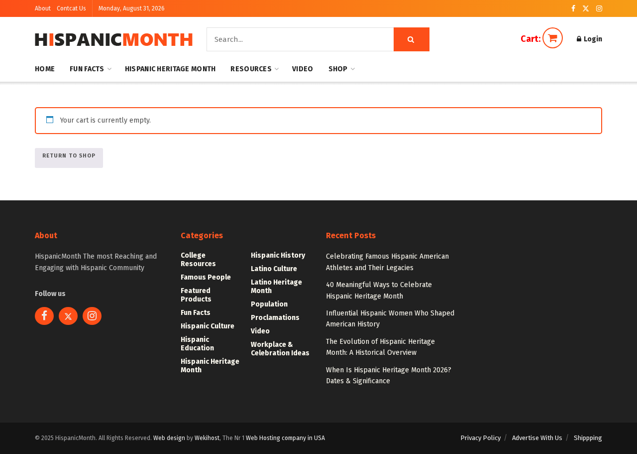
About (43, 8)
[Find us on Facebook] (573, 8)
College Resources (198, 259)
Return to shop (69, 155)
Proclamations (275, 317)
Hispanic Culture (207, 326)
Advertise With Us (537, 438)
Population (269, 304)
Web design (169, 438)
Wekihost (207, 438)
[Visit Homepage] (114, 39)
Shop (338, 69)
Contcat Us (71, 8)
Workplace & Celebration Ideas (280, 348)
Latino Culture (274, 269)
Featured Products (196, 295)
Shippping (588, 438)
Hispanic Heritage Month (170, 69)
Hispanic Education (197, 343)
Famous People (206, 277)
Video (302, 69)
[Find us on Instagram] (599, 8)
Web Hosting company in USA (285, 438)
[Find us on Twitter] (585, 8)
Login (592, 39)
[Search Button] (411, 39)
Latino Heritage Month (276, 286)
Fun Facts (87, 69)
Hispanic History (278, 255)
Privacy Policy (480, 438)
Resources (251, 69)
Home (45, 69)
